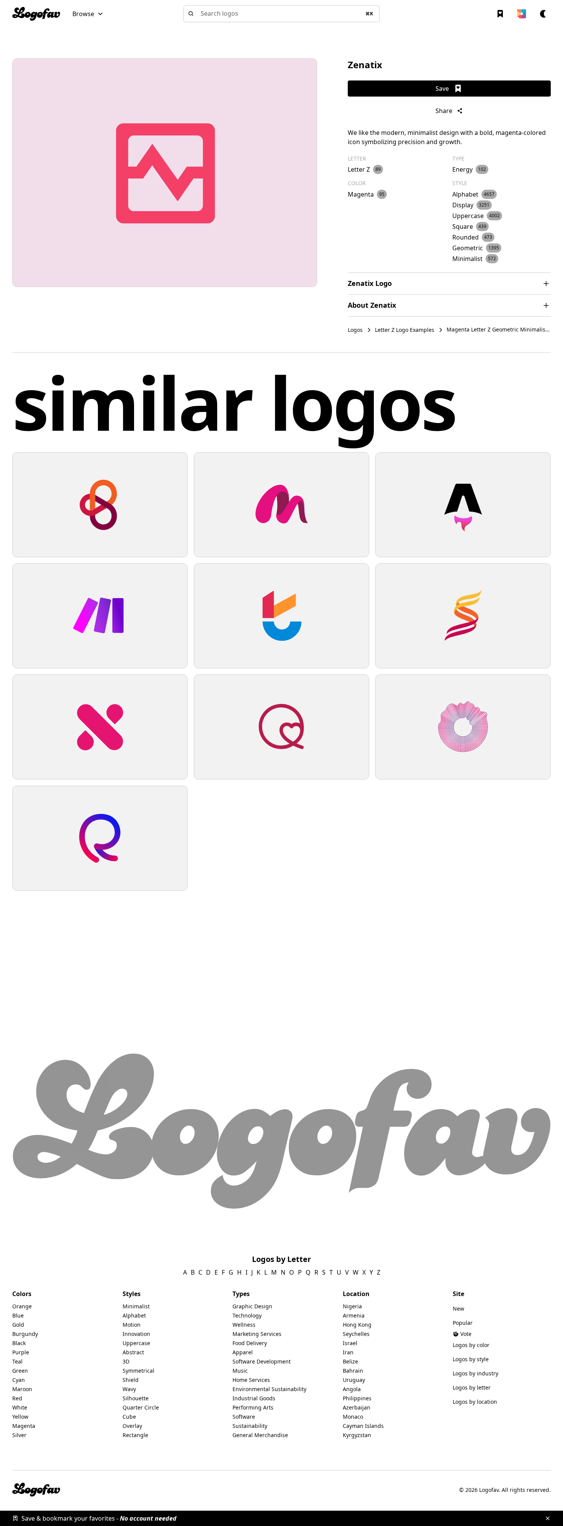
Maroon (22, 1389)
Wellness (243, 1324)
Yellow (20, 1416)
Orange (22, 1306)
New (458, 1308)
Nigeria (352, 1306)
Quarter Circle (141, 1407)
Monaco (353, 1416)
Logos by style (471, 1359)
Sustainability (249, 1425)
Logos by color (471, 1345)
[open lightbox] (164, 172)
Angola (352, 1389)
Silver (19, 1435)
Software (243, 1416)
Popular (463, 1322)
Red (17, 1398)
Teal (17, 1361)
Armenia (354, 1315)
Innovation (136, 1333)
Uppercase (136, 1343)
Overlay (132, 1425)
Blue (18, 1315)
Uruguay (354, 1379)
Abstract (133, 1352)
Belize (350, 1361)
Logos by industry (475, 1373)
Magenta (23, 1425)
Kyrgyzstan (357, 1435)
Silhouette (136, 1398)
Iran (348, 1352)
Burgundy (25, 1333)
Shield (131, 1379)
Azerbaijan (356, 1407)
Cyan (18, 1379)
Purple (20, 1352)
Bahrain (353, 1370)
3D (126, 1361)
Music (240, 1370)
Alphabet (134, 1315)
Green (20, 1370)
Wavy (129, 1389)
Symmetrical (138, 1370)
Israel (350, 1343)
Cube (129, 1416)
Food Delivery (249, 1343)
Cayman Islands (363, 1425)
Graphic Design (252, 1306)
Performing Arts (252, 1407)
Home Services (251, 1379)
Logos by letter (472, 1387)
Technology (247, 1315)
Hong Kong (357, 1324)
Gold (18, 1324)
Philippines (357, 1398)
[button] (88, 13)
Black (19, 1343)
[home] (36, 14)
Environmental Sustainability (269, 1389)
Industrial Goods (253, 1398)
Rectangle (135, 1435)
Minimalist (136, 1306)
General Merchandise (260, 1435)
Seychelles (356, 1333)
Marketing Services (257, 1333)
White (19, 1407)
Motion (132, 1324)
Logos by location (475, 1401)
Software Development (261, 1361)
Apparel (242, 1352)
